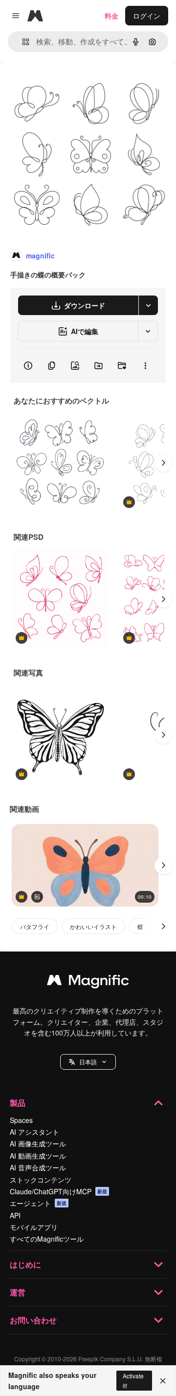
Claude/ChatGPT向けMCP (58, 1191)
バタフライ (34, 926)
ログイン (146, 16)
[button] (88, 1062)
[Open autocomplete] (21, 41)
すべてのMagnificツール (47, 1239)
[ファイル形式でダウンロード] (148, 305)
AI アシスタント (34, 1132)
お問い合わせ (33, 1320)
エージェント (38, 1203)
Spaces (21, 1120)
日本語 (88, 1062)
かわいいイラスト (93, 926)
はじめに (25, 1264)
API (15, 1215)
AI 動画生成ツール (38, 1156)
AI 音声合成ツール (38, 1167)
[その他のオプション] (145, 365)
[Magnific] (88, 982)
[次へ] (163, 463)
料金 (111, 16)
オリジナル (67, 84)
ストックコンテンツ (40, 1179)
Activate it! (133, 1380)
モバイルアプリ (34, 1227)
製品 (17, 1102)
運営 (17, 1292)
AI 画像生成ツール (38, 1143)
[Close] (163, 1381)
